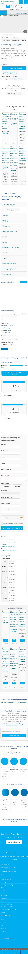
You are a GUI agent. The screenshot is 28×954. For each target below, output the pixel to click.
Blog (2, 874)
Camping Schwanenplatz (22, 159)
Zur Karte (4, 544)
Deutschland (7, 332)
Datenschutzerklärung (8, 523)
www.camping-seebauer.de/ (16, 79)
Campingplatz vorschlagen (7, 885)
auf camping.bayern (14, 842)
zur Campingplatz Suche (1, 6)
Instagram (3, 925)
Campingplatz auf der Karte (10, 72)
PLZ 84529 (10, 325)
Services (5, 215)
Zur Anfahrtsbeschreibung (8, 546)
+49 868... (8, 76)
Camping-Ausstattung (9, 231)
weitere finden (14, 769)
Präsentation (6, 274)
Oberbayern (9, 339)
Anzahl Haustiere (5, 510)
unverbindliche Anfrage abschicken (12, 528)
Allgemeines (6, 226)
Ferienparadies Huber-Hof (14, 124)
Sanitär (4, 253)
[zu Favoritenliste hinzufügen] (2, 16)
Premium (24, 108)
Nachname (4, 450)
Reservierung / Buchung (15, 68)
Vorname (3, 444)
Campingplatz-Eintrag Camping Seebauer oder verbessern (5, 804)
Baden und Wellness (9, 263)
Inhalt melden (22, 702)
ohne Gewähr (11, 702)
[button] (14, 24)
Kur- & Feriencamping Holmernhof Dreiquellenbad (14, 170)
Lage (10, 13)
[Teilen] (22, 952)
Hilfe (2, 887)
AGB (2, 901)
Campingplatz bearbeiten (7, 882)
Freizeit (4, 258)
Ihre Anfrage (4, 475)
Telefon (3, 463)
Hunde (4, 242)
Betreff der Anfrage (6, 469)
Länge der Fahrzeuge (6, 497)
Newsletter (3, 928)
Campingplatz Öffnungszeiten (10, 73)
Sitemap (3, 912)
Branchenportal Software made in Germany (10, 949)
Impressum (4, 898)
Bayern (9, 330)
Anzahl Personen (5, 503)
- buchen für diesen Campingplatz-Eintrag (24, 802)
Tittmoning (7, 328)
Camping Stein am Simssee (5, 168)
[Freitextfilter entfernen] (21, 2)
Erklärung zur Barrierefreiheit (8, 909)
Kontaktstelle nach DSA (6, 906)
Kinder (4, 237)
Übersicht (3, 13)
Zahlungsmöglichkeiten (10, 269)
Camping (5, 221)
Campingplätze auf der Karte (8, 867)
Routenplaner (24, 282)
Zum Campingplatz (8, 205)
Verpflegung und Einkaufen (11, 247)
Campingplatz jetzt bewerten (15, 373)
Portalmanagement (5, 915)
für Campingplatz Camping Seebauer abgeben (4, 772)
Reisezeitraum (5, 483)
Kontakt (4, 890)
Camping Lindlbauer (22, 127)
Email (2, 457)
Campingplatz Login (7, 938)
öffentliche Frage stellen (14, 735)
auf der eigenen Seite (14, 802)
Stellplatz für (4, 490)
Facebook (3, 923)
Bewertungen (24, 13)
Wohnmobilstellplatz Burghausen (5, 133)
